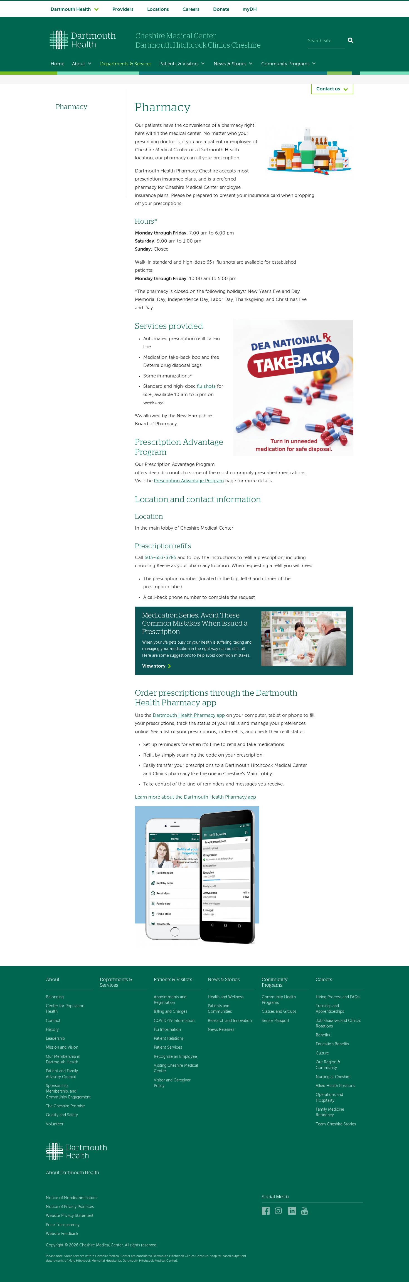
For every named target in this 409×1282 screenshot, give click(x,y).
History (52, 1030)
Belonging (55, 997)
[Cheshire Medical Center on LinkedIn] (293, 1211)
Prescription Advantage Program (189, 481)
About (78, 64)
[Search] (350, 41)
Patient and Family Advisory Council (62, 1074)
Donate (221, 9)
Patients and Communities (220, 1009)
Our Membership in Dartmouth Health (63, 1059)
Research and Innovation (230, 1021)
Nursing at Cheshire (333, 1077)
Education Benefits (332, 1044)
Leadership (55, 1039)
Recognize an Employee (175, 1057)
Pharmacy (71, 106)
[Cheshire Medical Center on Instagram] (280, 1211)
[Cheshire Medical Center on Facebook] (267, 1211)
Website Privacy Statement (69, 1216)
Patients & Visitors (179, 64)
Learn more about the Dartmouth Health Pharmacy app (195, 797)
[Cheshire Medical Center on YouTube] (306, 1211)
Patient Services (168, 1047)
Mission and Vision (62, 1047)
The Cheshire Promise (65, 1106)
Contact (53, 1021)
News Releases (221, 1030)
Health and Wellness (225, 997)
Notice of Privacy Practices (70, 1207)
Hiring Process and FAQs (337, 997)
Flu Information (167, 1030)
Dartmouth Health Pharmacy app (189, 715)
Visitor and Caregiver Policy (172, 1083)
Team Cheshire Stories (336, 1124)
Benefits (323, 1035)
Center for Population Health (65, 1009)
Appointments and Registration (170, 1000)
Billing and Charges (170, 1012)
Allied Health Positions (335, 1086)
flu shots (206, 386)
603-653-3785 (160, 557)
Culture (322, 1053)
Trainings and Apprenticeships (330, 1009)
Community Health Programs (279, 1000)
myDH (250, 9)
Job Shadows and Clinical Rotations (338, 1023)
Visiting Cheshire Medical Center (176, 1068)
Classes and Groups (279, 1012)
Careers (191, 9)
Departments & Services (126, 64)
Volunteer (54, 1124)
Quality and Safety (62, 1115)
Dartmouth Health (71, 9)
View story (154, 666)
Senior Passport (275, 1021)
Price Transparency (63, 1225)
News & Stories (230, 64)
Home (57, 64)
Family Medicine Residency (330, 1112)
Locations (158, 9)
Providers (123, 9)
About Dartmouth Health (72, 1172)
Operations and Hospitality (329, 1097)
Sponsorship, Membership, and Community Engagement (68, 1091)
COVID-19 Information (174, 1021)
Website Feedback (62, 1234)
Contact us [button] (328, 89)
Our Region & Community (328, 1065)
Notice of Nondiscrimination (71, 1198)
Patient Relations (168, 1039)
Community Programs (285, 64)
